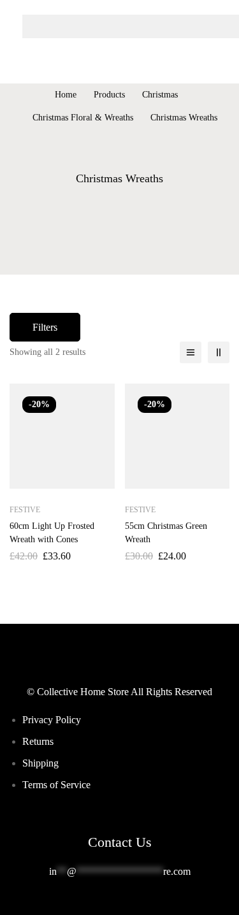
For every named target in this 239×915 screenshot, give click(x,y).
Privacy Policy (51, 719)
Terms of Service (56, 784)
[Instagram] (130, 903)
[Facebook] (109, 903)
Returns (38, 741)
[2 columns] (218, 352)
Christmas (160, 94)
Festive (25, 509)
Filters (45, 327)
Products (109, 94)
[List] (190, 352)
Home (65, 94)
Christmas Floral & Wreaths (83, 117)
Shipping (40, 763)
